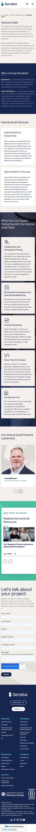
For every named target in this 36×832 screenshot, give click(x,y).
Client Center (17, 702)
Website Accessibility (12, 808)
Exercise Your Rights (7, 804)
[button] (15, 492)
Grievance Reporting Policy (20, 804)
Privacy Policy (7, 810)
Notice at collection (9, 830)
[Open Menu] (33, 4)
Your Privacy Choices (15, 826)
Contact (17, 709)
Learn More (7, 554)
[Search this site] (27, 4)
